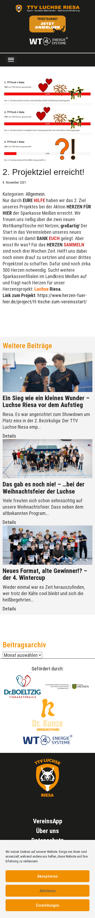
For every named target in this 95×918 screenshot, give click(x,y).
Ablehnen (48, 890)
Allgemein (35, 194)
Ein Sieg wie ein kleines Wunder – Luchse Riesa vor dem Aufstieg (46, 401)
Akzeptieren (47, 876)
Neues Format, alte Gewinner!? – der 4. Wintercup (45, 574)
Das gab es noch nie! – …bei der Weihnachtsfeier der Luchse (43, 488)
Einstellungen (47, 905)
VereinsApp (47, 821)
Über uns (47, 831)
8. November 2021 (14, 182)
